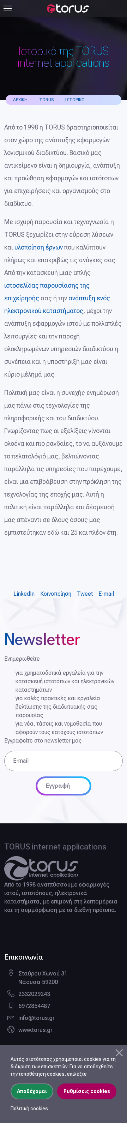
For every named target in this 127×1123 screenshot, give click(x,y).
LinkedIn (24, 593)
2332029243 (34, 994)
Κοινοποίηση (55, 593)
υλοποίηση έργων (38, 247)
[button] (124, 8)
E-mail (106, 593)
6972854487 (34, 1006)
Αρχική (20, 99)
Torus (46, 99)
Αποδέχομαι (32, 1091)
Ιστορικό (75, 99)
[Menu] (7, 8)
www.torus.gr (35, 1030)
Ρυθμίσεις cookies (87, 1091)
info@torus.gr (36, 1018)
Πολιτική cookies (29, 1108)
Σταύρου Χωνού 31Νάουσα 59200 (42, 977)
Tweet (85, 593)
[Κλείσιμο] (119, 1053)
